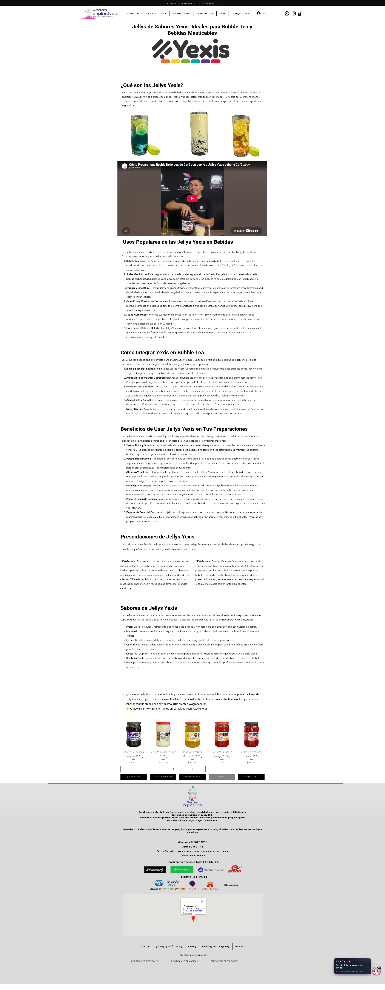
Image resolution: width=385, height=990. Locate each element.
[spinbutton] (134, 769)
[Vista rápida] (133, 734)
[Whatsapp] (287, 13)
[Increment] (144, 769)
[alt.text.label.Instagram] (293, 13)
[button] (300, 13)
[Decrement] (123, 769)
